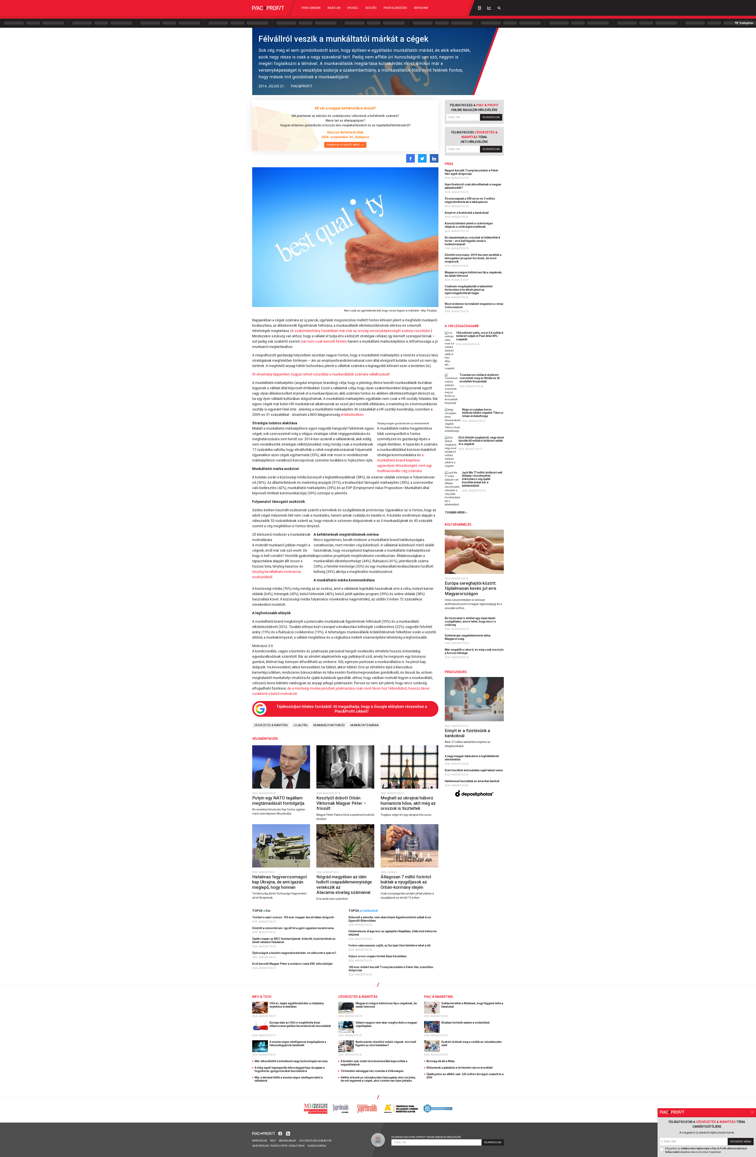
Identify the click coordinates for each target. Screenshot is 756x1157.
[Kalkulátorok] (479, 8)
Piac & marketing (438, 997)
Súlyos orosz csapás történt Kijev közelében (377, 956)
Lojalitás (301, 725)
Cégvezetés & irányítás (271, 725)
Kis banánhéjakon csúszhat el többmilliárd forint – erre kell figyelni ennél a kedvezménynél (472, 241)
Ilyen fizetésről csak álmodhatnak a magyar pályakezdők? (473, 186)
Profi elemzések (395, 7)
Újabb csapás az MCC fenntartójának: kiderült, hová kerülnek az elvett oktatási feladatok (293, 940)
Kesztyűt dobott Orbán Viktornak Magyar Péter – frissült (341, 803)
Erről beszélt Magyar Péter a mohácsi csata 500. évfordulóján (292, 963)
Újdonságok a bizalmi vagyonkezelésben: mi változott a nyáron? (294, 952)
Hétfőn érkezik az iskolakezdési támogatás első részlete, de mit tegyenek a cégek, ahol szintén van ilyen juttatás (378, 1079)
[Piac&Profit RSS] (288, 1133)
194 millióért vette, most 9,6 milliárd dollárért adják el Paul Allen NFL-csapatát (479, 336)
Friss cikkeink (311, 7)
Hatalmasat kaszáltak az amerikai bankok (472, 781)
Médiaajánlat (287, 1140)
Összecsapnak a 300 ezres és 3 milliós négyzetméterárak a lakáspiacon (470, 200)
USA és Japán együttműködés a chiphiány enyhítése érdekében (297, 1005)
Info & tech (261, 997)
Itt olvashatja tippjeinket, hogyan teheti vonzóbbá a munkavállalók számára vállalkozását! (321, 374)
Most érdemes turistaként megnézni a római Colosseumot (474, 305)
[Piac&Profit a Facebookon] (280, 1133)
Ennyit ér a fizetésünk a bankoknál (467, 212)
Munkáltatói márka (364, 725)
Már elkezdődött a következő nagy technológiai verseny (291, 1061)
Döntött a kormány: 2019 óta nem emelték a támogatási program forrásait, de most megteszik (473, 258)
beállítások (297, 1145)
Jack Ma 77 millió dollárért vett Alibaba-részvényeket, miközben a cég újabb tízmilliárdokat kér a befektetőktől (482, 479)
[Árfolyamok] (489, 8)
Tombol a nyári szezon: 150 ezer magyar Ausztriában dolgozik (293, 917)
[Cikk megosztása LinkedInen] (434, 158)
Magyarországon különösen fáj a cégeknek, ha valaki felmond (473, 274)
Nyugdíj (352, 7)
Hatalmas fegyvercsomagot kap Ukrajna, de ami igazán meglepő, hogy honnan (279, 882)
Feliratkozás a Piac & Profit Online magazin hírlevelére (426, 1137)
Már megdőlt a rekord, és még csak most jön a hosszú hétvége (474, 651)
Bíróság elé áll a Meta (440, 1061)
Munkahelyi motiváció (329, 725)
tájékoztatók (278, 1145)
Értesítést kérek (740, 1141)
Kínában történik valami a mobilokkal (465, 1022)
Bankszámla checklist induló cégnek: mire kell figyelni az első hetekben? (386, 1043)
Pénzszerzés (456, 672)
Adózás (371, 7)
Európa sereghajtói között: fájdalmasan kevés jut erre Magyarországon (470, 588)
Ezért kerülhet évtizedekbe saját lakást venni (474, 770)
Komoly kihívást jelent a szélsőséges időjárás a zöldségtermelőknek (469, 225)
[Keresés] (499, 8)
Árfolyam (421, 7)
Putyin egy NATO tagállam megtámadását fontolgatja (278, 800)
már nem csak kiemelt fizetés (323, 341)
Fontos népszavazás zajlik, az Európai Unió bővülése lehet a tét (389, 945)
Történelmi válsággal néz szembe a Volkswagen (372, 1071)
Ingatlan (334, 7)
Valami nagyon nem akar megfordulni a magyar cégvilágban (386, 1024)
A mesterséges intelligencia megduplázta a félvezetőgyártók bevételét (298, 1043)
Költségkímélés (458, 524)
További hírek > (456, 512)
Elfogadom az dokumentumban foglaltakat (706, 1150)
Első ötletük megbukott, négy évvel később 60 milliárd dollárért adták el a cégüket (481, 441)
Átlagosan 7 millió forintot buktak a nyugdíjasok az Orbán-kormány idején (406, 882)
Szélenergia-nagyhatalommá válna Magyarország (467, 637)
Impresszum (259, 1140)
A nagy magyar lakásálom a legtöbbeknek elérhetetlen (472, 758)
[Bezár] (752, 1112)
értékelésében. (352, 414)
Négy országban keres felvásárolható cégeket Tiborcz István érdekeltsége (482, 413)
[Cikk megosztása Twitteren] (422, 158)
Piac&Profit (301, 86)
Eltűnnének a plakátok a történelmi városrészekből (459, 1067)
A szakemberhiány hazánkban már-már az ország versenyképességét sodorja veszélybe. (361, 331)
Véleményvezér (265, 739)
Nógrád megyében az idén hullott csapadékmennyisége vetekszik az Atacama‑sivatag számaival (344, 884)
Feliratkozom (491, 117)
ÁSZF (273, 1140)
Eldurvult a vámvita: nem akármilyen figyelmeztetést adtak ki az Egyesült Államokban (389, 919)
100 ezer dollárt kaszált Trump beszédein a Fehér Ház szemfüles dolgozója (390, 969)
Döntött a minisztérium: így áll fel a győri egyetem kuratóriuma (293, 928)
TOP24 (261, 911)
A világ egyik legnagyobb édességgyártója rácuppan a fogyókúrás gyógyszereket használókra (290, 1069)
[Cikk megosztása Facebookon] (410, 158)
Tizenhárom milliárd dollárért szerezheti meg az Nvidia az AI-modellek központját (480, 378)
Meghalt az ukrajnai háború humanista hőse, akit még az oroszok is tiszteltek (408, 803)
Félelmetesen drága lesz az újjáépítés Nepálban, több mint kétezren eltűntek (392, 933)
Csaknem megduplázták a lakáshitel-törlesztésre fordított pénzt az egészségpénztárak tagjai (469, 290)
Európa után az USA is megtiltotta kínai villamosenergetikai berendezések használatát (301, 1024)
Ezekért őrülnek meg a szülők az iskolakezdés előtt (471, 1043)
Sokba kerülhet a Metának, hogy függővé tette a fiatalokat (472, 1005)
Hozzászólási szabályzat (315, 1140)
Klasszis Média (317, 1145)
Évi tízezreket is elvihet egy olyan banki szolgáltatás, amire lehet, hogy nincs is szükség (470, 621)
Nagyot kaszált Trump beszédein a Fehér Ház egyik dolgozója (471, 172)
